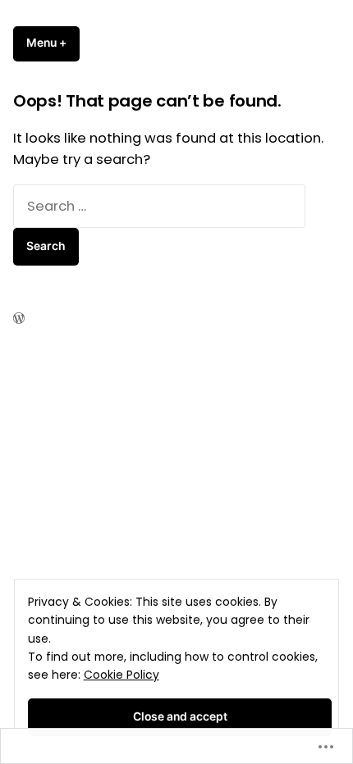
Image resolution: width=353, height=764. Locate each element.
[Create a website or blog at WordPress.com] (19, 319)
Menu (53, 42)
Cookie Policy (121, 674)
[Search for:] (159, 206)
